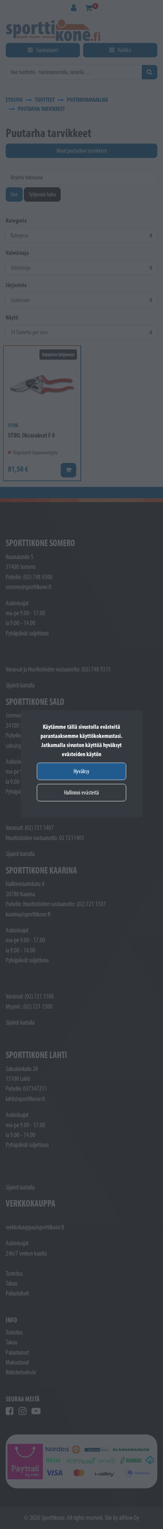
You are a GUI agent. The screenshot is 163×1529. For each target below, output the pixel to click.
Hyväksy (81, 771)
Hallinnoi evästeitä (81, 792)
